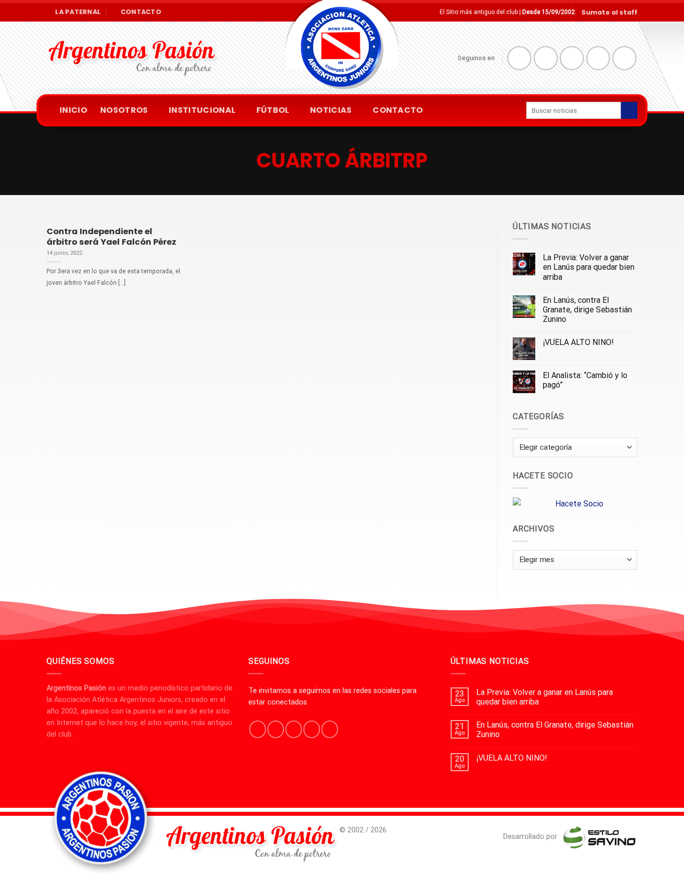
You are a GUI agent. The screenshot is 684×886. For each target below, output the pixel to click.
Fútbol (272, 110)
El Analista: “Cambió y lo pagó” (585, 380)
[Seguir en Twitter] (572, 58)
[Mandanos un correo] (598, 58)
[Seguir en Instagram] (546, 58)
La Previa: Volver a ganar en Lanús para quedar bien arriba (588, 267)
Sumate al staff (609, 12)
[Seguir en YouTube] (624, 58)
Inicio (73, 110)
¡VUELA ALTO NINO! (578, 342)
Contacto (398, 110)
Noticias (331, 110)
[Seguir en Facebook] (519, 58)
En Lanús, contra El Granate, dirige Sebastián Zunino (587, 309)
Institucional (202, 110)
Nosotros (124, 110)
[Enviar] (629, 110)
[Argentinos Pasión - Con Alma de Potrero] (342, 50)
